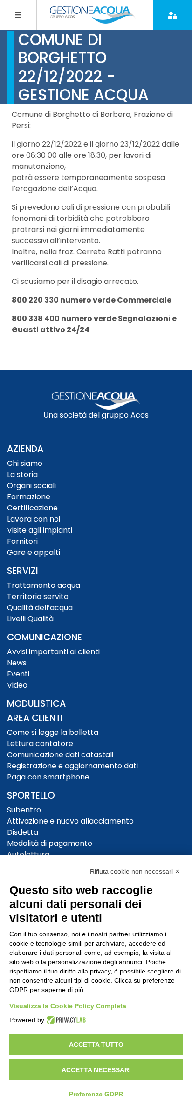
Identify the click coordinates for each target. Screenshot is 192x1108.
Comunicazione (44, 637)
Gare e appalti (33, 552)
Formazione (28, 496)
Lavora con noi (33, 519)
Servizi (22, 571)
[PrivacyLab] (65, 1019)
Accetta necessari (96, 1070)
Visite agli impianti (39, 530)
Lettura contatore (40, 743)
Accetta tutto (96, 1044)
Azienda (25, 449)
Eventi (18, 674)
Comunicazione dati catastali (60, 754)
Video (17, 685)
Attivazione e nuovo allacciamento (70, 821)
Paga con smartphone (48, 777)
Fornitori (22, 541)
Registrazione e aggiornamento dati (72, 765)
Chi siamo (24, 463)
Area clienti (35, 718)
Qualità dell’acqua (40, 607)
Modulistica (36, 703)
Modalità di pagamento (49, 843)
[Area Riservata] (172, 15)
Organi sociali (31, 485)
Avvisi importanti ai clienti (53, 651)
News (17, 662)
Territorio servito (38, 596)
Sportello (31, 795)
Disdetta (22, 832)
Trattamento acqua (43, 585)
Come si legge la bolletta (52, 732)
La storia (22, 474)
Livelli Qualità (30, 618)
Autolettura (28, 854)
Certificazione (32, 507)
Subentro (24, 810)
